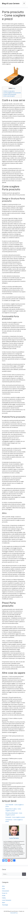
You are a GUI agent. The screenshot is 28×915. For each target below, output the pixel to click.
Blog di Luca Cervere (10, 3)
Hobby (4, 898)
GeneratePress (14, 912)
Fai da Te (4, 893)
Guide (3, 895)
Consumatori (5, 891)
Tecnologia (5, 905)
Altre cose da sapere (9, 96)
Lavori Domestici (6, 900)
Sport (3, 902)
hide (14, 88)
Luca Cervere (14, 838)
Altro (3, 886)
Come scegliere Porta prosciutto (12, 92)
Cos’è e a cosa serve (8, 91)
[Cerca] (24, 874)
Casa (3, 888)
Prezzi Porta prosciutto (9, 94)
